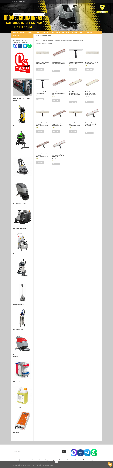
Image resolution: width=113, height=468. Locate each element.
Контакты (82, 32)
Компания (62, 460)
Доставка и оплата (26, 32)
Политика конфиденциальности (92, 460)
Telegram (16, 42)
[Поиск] (46, 14)
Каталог (14, 460)
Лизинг (43, 32)
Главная (15, 32)
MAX (23, 40)
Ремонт (36, 32)
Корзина (89, 32)
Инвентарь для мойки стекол (63, 40)
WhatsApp (25, 42)
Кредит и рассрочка (53, 32)
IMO (26, 40)
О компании (66, 32)
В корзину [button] (39, 69)
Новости (74, 32)
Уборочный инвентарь (47, 40)
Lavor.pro (14, 1)
